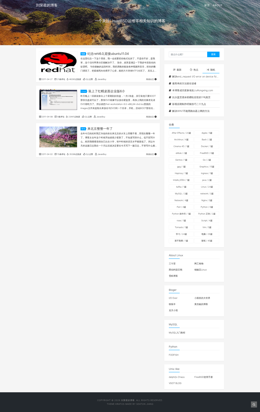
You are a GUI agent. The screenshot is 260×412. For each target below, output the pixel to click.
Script (206, 220)
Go (207, 160)
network (207, 193)
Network (181, 200)
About (218, 5)
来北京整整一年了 (100, 129)
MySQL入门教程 (177, 332)
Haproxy (181, 173)
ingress (207, 173)
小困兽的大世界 (202, 298)
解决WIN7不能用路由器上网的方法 (191, 110)
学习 (83, 129)
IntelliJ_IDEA (181, 180)
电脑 (83, 54)
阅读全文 (150, 79)
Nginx (206, 200)
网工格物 (198, 263)
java (207, 180)
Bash (207, 139)
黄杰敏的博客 (201, 304)
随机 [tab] (212, 69)
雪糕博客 (173, 275)
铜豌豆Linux (200, 269)
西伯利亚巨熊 (175, 269)
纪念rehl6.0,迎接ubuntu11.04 (108, 54)
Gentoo (181, 160)
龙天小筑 (173, 310)
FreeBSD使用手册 (203, 377)
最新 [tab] (179, 69)
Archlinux (181, 139)
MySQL (181, 193)
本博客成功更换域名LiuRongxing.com (192, 90)
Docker (207, 146)
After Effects (181, 133)
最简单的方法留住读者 (184, 83)
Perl (181, 207)
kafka (181, 186)
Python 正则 (206, 213)
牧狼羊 (172, 304)
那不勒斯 (181, 240)
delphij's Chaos (177, 377)
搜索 (213, 54)
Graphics (207, 166)
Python (207, 207)
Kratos (120, 404)
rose (181, 220)
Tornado (181, 227)
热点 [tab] (195, 69)
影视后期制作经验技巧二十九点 (189, 104)
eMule (181, 153)
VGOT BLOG (175, 383)
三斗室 (172, 263)
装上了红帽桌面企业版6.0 (106, 91)
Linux (83, 91)
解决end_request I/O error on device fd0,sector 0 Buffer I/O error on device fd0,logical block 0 (196, 76)
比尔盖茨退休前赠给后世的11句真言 (191, 97)
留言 (207, 5)
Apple (207, 133)
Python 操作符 (181, 213)
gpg (181, 166)
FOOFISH (173, 354)
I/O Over (173, 298)
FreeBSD (207, 153)
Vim (207, 227)
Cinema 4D (181, 146)
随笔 (206, 240)
